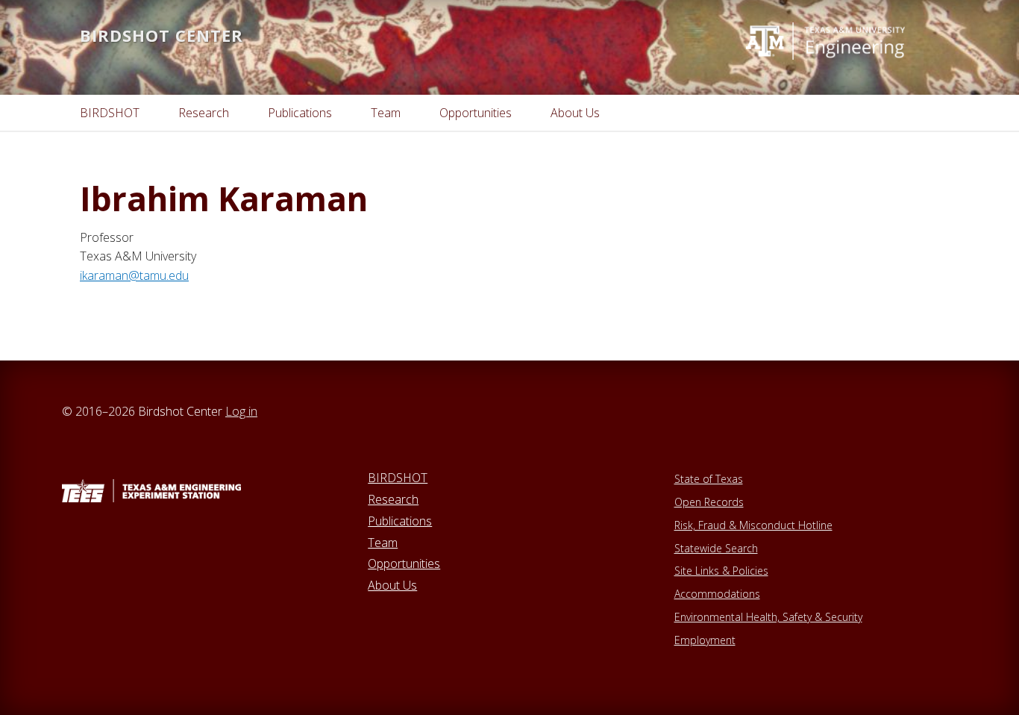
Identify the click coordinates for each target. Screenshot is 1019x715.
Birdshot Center (161, 35)
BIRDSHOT (397, 477)
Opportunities (404, 563)
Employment (705, 640)
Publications (400, 521)
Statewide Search (716, 548)
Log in (241, 411)
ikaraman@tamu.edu (134, 275)
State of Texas (708, 479)
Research (393, 499)
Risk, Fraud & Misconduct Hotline (753, 525)
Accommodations (717, 594)
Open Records (709, 502)
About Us (392, 585)
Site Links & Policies (721, 570)
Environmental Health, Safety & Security (768, 617)
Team (383, 542)
